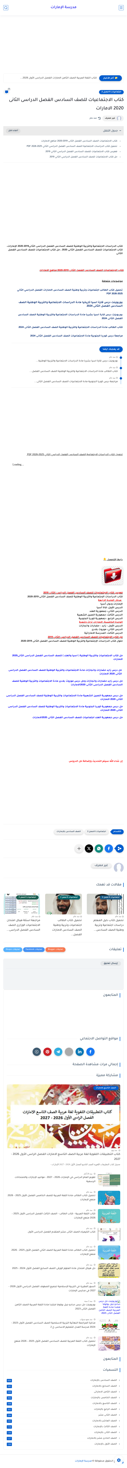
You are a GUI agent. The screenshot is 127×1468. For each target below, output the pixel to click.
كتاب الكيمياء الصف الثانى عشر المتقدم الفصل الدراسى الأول (61, 1232)
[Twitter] (69, 1052)
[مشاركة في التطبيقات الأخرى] (79, 848)
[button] (109, 848)
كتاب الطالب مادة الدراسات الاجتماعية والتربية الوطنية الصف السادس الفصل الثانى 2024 (71, 327)
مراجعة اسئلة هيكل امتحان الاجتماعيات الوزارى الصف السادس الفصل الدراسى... (23, 925)
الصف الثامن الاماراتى (63, 1392)
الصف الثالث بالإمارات (63, 1426)
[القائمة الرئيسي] (121, 7)
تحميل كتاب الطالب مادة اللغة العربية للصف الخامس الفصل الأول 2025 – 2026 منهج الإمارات (51, 1197)
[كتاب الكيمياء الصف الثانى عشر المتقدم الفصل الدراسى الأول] (109, 1234)
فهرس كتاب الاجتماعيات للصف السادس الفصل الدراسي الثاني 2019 (81, 151)
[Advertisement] (63, 48)
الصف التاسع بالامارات (63, 1403)
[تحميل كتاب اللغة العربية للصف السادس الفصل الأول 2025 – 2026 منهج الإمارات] (109, 1343)
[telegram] (58, 1052)
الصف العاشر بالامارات (63, 1421)
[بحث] (5, 7)
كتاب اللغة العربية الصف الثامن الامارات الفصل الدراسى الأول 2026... (58, 78)
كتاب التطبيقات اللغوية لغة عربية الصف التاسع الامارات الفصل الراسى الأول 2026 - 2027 (65, 1157)
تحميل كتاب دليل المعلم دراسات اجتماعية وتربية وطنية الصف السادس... (108, 925)
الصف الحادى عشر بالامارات (63, 1438)
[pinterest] (47, 1052)
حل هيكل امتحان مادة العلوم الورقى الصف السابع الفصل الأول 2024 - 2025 (53, 1268)
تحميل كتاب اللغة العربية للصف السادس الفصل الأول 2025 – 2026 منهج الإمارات (54, 1343)
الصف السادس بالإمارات (69, 832)
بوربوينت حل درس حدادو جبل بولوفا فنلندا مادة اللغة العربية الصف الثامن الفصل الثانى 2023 (55, 1307)
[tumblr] (37, 1052)
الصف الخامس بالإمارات (63, 1398)
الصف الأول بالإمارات (63, 1444)
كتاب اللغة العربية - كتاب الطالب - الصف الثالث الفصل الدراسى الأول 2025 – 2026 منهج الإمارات (53, 1216)
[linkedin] (80, 1052)
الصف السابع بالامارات (63, 1386)
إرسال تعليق (111, 963)
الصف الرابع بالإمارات (63, 1409)
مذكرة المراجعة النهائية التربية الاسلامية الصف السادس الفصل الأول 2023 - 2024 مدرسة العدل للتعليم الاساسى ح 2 (53, 1325)
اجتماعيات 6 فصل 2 (111, 92)
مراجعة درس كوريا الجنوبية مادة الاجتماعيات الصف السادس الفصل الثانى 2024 (76, 336)
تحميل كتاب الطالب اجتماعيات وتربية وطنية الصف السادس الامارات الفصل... (67, 927)
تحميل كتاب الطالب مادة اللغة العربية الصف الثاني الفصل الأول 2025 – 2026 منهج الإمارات (53, 1252)
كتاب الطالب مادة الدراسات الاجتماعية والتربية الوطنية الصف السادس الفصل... (73, 371)
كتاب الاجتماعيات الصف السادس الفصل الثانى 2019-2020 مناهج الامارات (79, 141)
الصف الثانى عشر (63, 1415)
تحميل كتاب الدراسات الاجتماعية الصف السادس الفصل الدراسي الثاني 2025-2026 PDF (71, 146)
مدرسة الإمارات (64, 8)
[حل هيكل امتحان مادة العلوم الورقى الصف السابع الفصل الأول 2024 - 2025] (109, 1271)
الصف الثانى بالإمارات (63, 1432)
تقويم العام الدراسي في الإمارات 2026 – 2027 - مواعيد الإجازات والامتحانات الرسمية (55, 1179)
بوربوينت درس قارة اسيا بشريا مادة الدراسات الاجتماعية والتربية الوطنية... (77, 361)
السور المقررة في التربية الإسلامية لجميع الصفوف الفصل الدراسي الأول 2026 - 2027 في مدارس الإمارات (52, 1288)
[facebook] (90, 1052)
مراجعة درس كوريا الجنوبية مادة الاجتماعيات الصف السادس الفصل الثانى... (76, 381)
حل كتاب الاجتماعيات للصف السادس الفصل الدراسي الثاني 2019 (83, 157)
